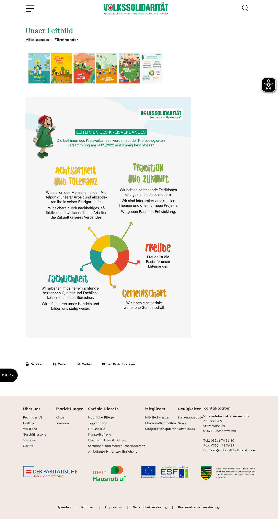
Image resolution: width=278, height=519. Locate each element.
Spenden (29, 440)
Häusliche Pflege (101, 417)
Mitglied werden (157, 417)
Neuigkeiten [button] (189, 408)
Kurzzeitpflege (99, 434)
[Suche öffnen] (245, 8)
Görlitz (28, 446)
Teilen (62, 364)
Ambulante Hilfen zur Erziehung (113, 451)
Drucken (37, 364)
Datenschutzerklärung (150, 507)
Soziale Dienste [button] (103, 408)
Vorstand (30, 429)
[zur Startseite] (136, 8)
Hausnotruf (96, 429)
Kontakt (87, 507)
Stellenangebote (190, 417)
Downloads (186, 429)
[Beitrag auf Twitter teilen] (158, 82)
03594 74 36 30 (222, 440)
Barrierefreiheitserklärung (198, 507)
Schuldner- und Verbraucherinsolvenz (116, 446)
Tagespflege (97, 423)
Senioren (62, 423)
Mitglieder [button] (155, 408)
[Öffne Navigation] (29, 8)
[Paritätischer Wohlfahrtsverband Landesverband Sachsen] (50, 473)
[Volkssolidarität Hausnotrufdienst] (109, 473)
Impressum (113, 507)
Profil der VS (32, 417)
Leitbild (29, 423)
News (182, 423)
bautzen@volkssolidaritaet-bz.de (229, 450)
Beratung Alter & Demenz (108, 440)
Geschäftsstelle (34, 434)
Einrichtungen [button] (69, 408)
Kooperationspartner (161, 429)
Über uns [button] (31, 408)
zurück (7, 375)
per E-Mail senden (121, 364)
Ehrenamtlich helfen (160, 423)
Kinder (61, 417)
